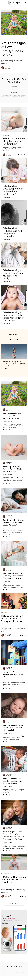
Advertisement (16, 972)
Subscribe (13, 92)
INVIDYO (15, 969)
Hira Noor (5, 368)
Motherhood (4, 612)
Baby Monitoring (7, 135)
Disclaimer (4, 972)
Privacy (9, 972)
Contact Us (23, 972)
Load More (13, 903)
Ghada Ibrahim (8, 67)
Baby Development (6, 38)
